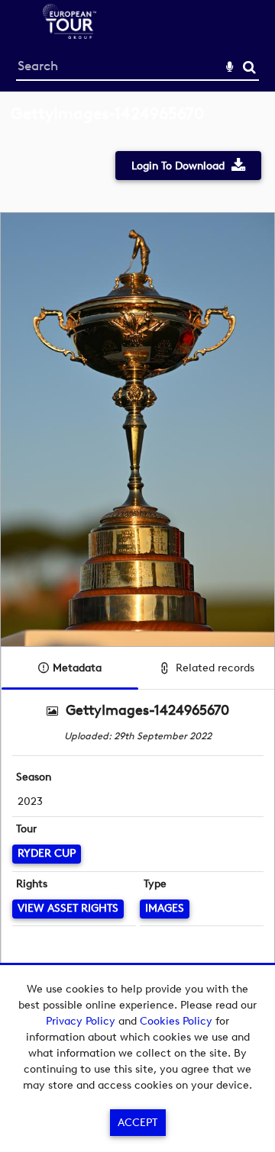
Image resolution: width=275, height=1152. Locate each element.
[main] (137, 568)
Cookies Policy (176, 1021)
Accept (137, 1122)
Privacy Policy (80, 1021)
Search (249, 67)
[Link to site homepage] (69, 34)
